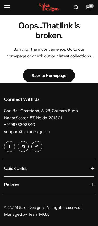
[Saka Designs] (49, 7)
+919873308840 (19, 124)
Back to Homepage (49, 75)
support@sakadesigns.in (27, 131)
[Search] (76, 7)
